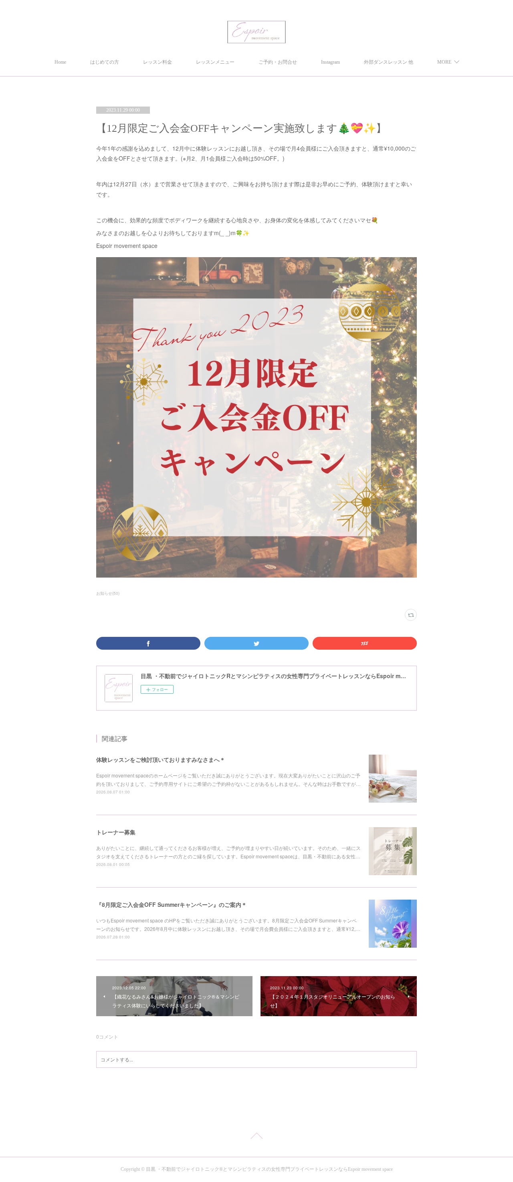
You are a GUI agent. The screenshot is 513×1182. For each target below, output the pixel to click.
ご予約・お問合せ (278, 62)
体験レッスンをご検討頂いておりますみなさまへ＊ (160, 759)
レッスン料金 (157, 62)
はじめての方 (104, 62)
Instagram (330, 62)
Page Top (256, 1137)
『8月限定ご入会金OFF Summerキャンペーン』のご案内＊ (171, 904)
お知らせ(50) (107, 593)
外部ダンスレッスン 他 (388, 62)
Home (60, 62)
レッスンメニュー (215, 62)
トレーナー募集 (115, 832)
